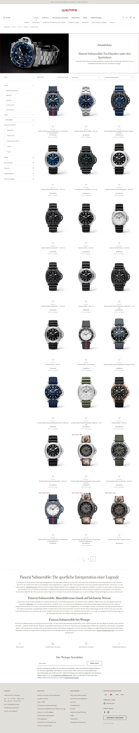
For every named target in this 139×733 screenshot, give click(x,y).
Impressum (74, 719)
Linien (6, 85)
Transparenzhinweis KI (78, 722)
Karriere (73, 702)
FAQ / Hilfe (41, 702)
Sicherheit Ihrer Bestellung (46, 722)
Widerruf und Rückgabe (45, 712)
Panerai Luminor (32, 587)
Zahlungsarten (42, 719)
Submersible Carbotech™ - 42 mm (53, 248)
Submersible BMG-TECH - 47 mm (53, 189)
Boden (6, 157)
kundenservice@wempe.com (63, 675)
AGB (72, 715)
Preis (6, 115)
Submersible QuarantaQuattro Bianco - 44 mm (86, 424)
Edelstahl (30, 604)
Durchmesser (8, 162)
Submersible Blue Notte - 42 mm (86, 131)
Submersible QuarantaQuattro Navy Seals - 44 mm (86, 482)
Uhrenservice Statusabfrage (47, 705)
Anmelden (94, 663)
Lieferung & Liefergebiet (45, 715)
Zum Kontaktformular (11, 704)
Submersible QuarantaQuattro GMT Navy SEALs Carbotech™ (86, 540)
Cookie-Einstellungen (44, 725)
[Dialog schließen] (137, 2)
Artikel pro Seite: (63, 77)
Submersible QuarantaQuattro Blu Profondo (52, 423)
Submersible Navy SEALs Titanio (119, 539)
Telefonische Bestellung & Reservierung (51, 709)
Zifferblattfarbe (9, 173)
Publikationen (75, 705)
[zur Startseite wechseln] (69, 10)
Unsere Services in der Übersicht (48, 695)
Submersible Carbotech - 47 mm (86, 189)
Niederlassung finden (11, 708)
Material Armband (10, 125)
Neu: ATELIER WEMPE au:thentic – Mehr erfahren (69, 2)
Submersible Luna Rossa (86, 364)
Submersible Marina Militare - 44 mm (119, 481)
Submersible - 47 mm (52, 364)
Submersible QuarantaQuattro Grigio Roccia (119, 364)
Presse (72, 709)
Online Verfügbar (9, 179)
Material (6, 168)
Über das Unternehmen (78, 695)
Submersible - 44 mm (119, 423)
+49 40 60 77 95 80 (12, 695)
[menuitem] (123, 17)
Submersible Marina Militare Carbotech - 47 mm (119, 307)
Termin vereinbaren (11, 711)
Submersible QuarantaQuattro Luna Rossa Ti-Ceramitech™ (53, 132)
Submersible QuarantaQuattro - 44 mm (119, 189)
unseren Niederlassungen (105, 630)
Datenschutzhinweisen (72, 677)
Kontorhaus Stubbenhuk (78, 699)
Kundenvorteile (42, 699)
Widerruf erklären (115, 718)
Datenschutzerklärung (78, 712)
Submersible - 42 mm (86, 248)
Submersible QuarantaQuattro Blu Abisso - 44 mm (119, 132)
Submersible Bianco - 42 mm (119, 248)
